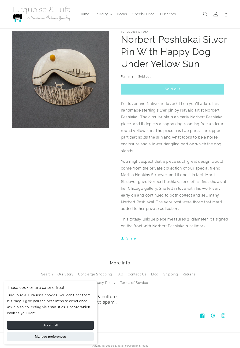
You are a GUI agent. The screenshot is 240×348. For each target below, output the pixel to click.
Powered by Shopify (136, 345)
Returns (189, 274)
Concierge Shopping (95, 274)
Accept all (50, 325)
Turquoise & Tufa (112, 345)
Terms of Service (134, 283)
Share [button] (131, 238)
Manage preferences (50, 336)
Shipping (170, 274)
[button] (103, 14)
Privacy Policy (104, 283)
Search (47, 274)
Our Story (65, 274)
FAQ (119, 274)
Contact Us (137, 274)
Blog (155, 274)
